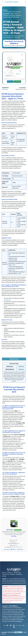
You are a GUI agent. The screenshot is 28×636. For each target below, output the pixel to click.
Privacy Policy (17, 572)
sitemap (4, 576)
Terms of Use (5, 574)
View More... (14, 536)
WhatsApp (17, 81)
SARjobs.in (15, 606)
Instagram (7, 549)
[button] (2, 2)
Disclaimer (12, 574)
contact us (10, 572)
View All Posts (20, 549)
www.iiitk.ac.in (7, 300)
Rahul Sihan (5, 89)
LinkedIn (14, 549)
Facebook (10, 81)
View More (17, 37)
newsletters (19, 574)
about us (4, 572)
